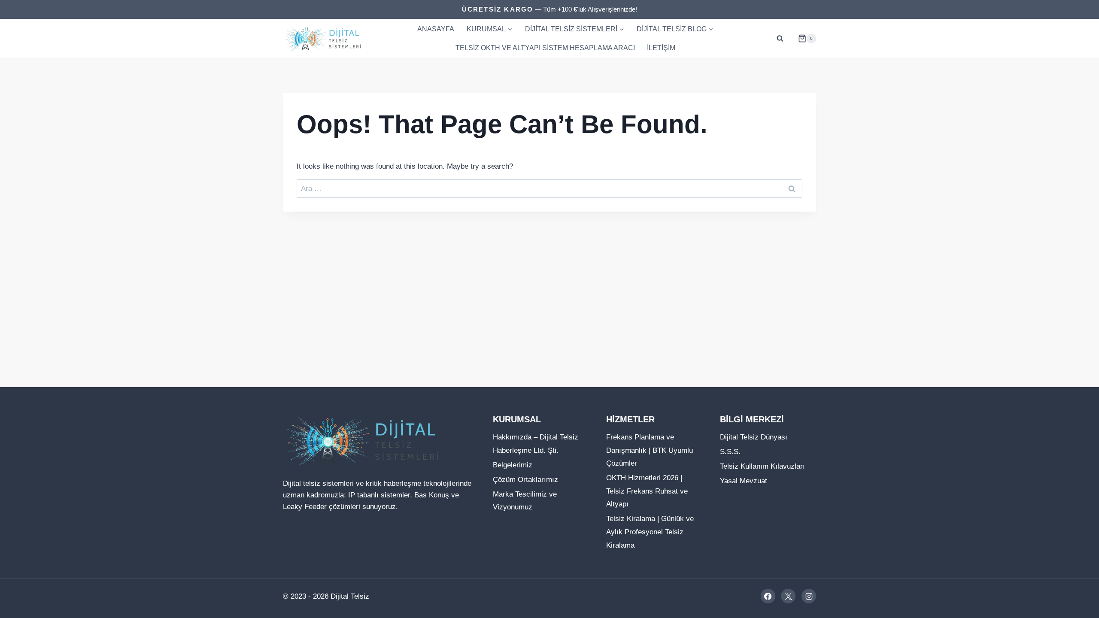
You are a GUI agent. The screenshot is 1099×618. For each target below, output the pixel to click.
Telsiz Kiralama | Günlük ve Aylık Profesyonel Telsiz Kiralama (650, 532)
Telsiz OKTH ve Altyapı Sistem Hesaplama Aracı (545, 48)
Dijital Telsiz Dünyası (753, 437)
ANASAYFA (435, 29)
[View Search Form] (780, 38)
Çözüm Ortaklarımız (525, 480)
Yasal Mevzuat (743, 481)
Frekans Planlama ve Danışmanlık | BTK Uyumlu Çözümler (649, 450)
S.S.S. (730, 452)
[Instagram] (808, 596)
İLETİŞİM (661, 48)
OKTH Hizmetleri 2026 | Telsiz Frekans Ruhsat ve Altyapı (647, 491)
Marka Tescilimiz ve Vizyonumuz (525, 501)
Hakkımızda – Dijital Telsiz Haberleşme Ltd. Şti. (535, 443)
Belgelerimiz (512, 465)
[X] (788, 596)
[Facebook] (768, 596)
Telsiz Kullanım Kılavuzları (762, 466)
